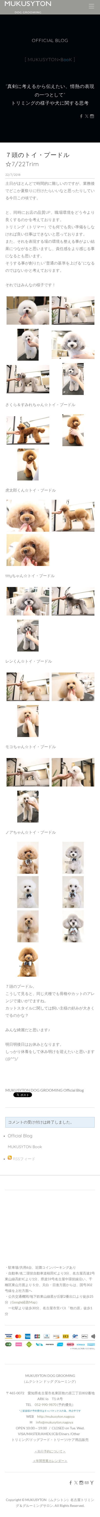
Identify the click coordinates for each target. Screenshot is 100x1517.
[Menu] (91, 7)
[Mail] (87, 1482)
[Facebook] (81, 116)
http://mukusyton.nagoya (56, 1416)
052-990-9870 (46, 1405)
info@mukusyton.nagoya (54, 1422)
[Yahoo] (92, 1482)
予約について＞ (55, 1451)
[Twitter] (87, 116)
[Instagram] (92, 116)
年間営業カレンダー (50, 1461)
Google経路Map (24, 1302)
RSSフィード (24, 1158)
